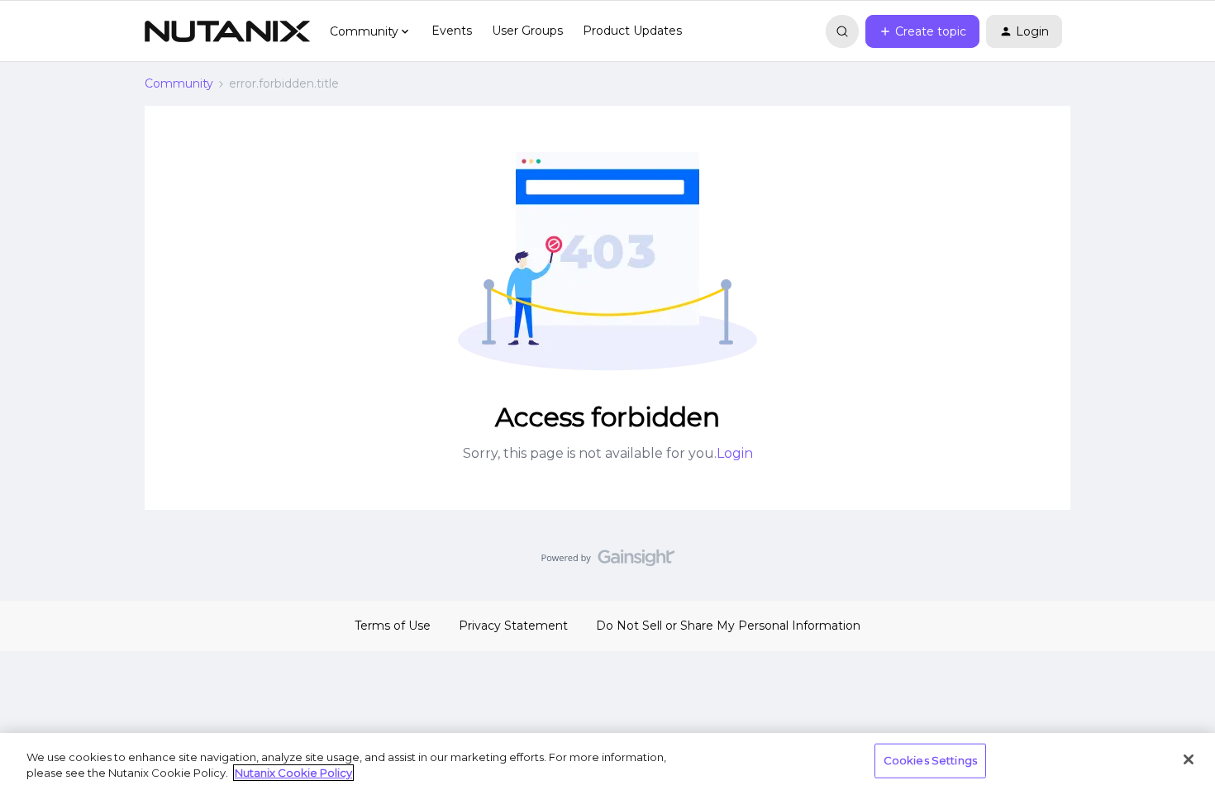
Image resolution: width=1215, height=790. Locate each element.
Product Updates (632, 30)
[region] (607, 761)
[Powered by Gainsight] (607, 562)
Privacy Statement (513, 625)
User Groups (527, 30)
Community (179, 83)
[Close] (1188, 759)
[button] (922, 31)
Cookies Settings (930, 760)
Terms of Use (393, 625)
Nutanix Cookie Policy (293, 772)
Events (451, 30)
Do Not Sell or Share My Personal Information (728, 625)
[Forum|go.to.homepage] (227, 31)
